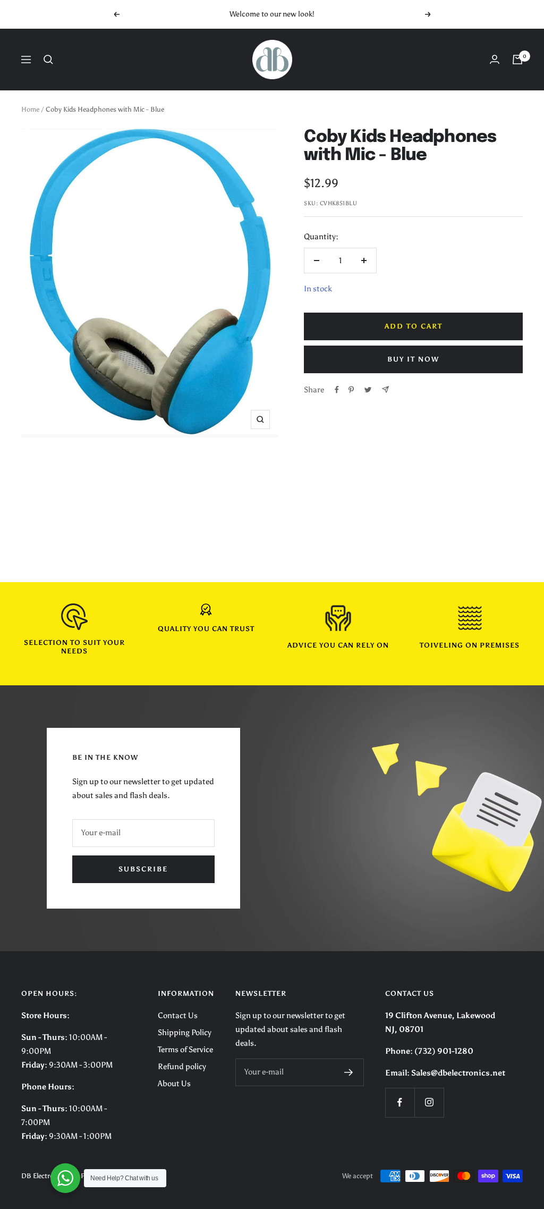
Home (30, 109)
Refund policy (182, 1066)
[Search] (48, 59)
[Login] (494, 59)
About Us (174, 1083)
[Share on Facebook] (337, 389)
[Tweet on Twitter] (367, 389)
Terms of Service (185, 1049)
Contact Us (178, 1015)
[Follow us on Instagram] (429, 1102)
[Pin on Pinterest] (351, 389)
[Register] (348, 1072)
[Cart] (517, 59)
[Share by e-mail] (385, 389)
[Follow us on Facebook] (399, 1102)
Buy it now (413, 359)
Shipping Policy (184, 1032)
